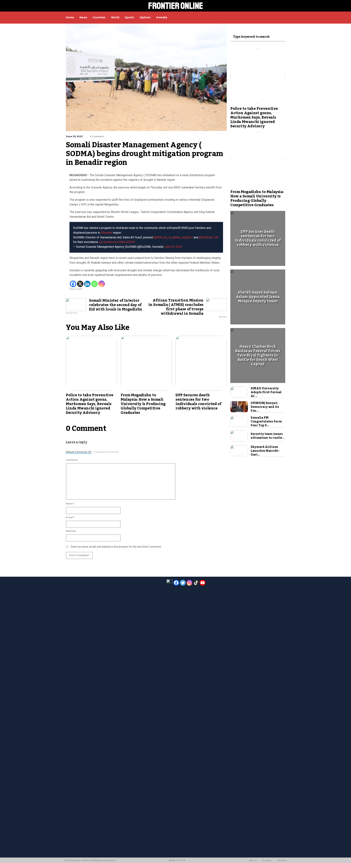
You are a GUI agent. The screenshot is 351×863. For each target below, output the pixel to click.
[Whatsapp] (94, 284)
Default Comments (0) (78, 452)
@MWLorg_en (163, 237)
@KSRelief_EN (208, 237)
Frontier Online (175, 6)
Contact (282, 860)
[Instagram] (101, 284)
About (253, 860)
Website (71, 531)
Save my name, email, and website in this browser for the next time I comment (116, 546)
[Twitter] (183, 583)
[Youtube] (202, 583)
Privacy (266, 860)
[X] (80, 284)
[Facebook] (73, 284)
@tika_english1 (183, 237)
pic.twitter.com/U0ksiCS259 (117, 242)
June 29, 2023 (173, 246)
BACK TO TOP (177, 860)
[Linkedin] (87, 284)
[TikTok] (196, 583)
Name (70, 503)
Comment (72, 459)
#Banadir (106, 232)
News (72, 289)
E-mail (70, 517)
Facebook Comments (106, 452)
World (79, 289)
